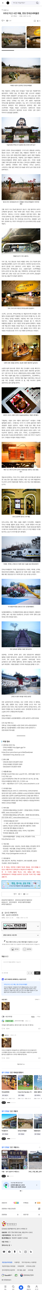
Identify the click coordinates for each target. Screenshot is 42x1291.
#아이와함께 (13, 902)
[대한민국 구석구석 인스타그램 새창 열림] (25, 1252)
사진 (31, 973)
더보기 (38, 926)
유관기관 (25, 1214)
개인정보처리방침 (7, 1262)
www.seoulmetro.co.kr (31, 783)
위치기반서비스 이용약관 (29, 1262)
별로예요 (29, 949)
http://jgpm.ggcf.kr (19, 747)
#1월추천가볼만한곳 (8, 900)
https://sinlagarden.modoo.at (16, 853)
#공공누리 (5, 902)
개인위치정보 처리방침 (8, 1266)
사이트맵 (30, 1270)
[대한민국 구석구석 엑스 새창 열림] (20, 1252)
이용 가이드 (5, 1242)
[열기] (37, 935)
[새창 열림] (7, 1275)
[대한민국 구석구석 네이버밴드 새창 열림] (31, 1252)
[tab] (5, 1287)
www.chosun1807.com (14, 812)
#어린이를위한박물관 (24, 902)
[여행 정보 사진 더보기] (21, 71)
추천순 (38, 1016)
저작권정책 (20, 1266)
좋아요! (17, 949)
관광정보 (4, 1214)
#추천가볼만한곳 (7, 904)
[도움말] (2, 973)
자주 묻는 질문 (21, 1270)
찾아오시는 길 (6, 1245)
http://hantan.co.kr (18, 755)
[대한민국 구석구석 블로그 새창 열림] (4, 1252)
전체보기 (37, 999)
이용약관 (17, 1262)
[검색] (37, 3)
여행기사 (6, 10)
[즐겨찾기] (34, 21)
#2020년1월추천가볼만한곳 (23, 900)
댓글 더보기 (20, 1064)
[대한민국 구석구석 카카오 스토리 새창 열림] (14, 1252)
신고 (39, 1028)
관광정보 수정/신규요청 (9, 1209)
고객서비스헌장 (30, 1266)
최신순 (32, 1016)
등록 (37, 973)
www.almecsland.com (21, 817)
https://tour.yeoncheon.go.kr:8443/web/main (17, 752)
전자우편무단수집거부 (8, 1270)
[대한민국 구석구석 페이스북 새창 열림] (9, 1252)
